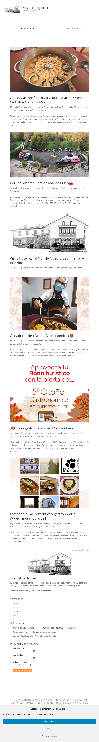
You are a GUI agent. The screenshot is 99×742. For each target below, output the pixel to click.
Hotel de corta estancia (45, 268)
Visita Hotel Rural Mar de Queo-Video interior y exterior (47, 260)
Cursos (15, 603)
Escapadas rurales (52, 340)
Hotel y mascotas (63, 268)
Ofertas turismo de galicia (75, 188)
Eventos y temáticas (52, 107)
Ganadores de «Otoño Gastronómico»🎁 (41, 335)
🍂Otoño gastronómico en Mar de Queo (41, 428)
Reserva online (26, 29)
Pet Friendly (24, 344)
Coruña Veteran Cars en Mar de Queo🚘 (41, 183)
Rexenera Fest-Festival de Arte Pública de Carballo (34, 636)
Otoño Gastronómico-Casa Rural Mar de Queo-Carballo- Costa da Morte (46, 99)
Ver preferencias (49, 735)
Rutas (15, 615)
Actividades (27, 188)
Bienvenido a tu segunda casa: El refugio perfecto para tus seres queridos (45, 628)
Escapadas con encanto (32, 107)
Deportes (16, 607)
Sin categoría (50, 436)
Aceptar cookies (49, 721)
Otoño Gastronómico (28, 110)
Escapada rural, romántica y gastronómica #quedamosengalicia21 (42, 516)
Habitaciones (28, 268)
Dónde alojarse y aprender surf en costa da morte (34, 632)
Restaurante (43, 110)
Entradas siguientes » (80, 550)
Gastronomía (67, 107)
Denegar (49, 728)
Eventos (16, 611)
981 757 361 (73, 28)
